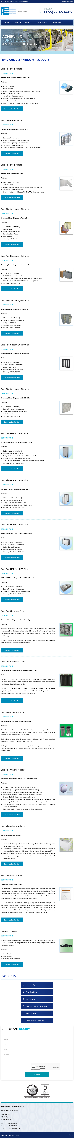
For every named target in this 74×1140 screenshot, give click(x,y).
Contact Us (56, 22)
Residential (42, 22)
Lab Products (30, 999)
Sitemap (71, 1135)
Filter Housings (31, 985)
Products (29, 22)
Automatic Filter (31, 1013)
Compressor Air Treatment (35, 1020)
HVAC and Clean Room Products (37, 1006)
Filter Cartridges (31, 992)
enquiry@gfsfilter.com (67, 1)
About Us (17, 22)
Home (7, 22)
